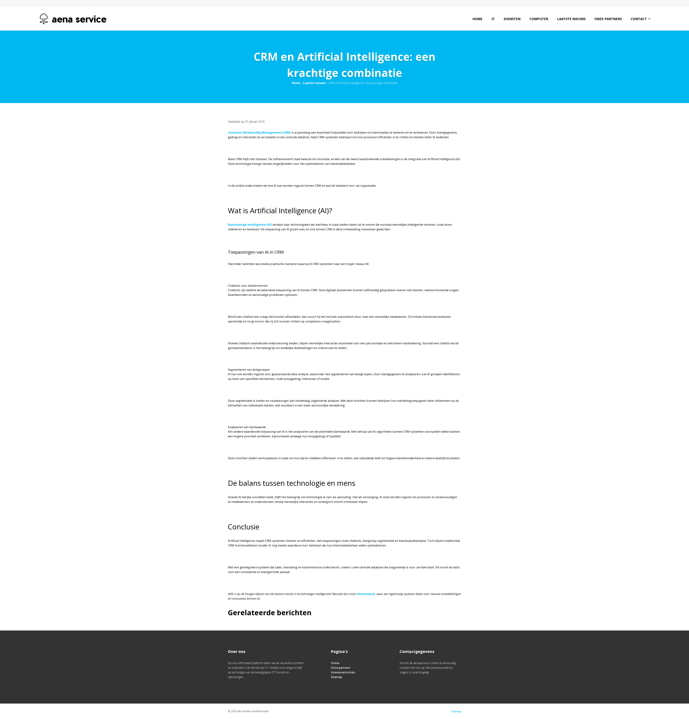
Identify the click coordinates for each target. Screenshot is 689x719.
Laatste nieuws (571, 19)
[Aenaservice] (73, 19)
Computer (538, 19)
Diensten (512, 19)
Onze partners (608, 19)
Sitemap (336, 677)
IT (493, 19)
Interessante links (343, 672)
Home (477, 19)
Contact (639, 19)
